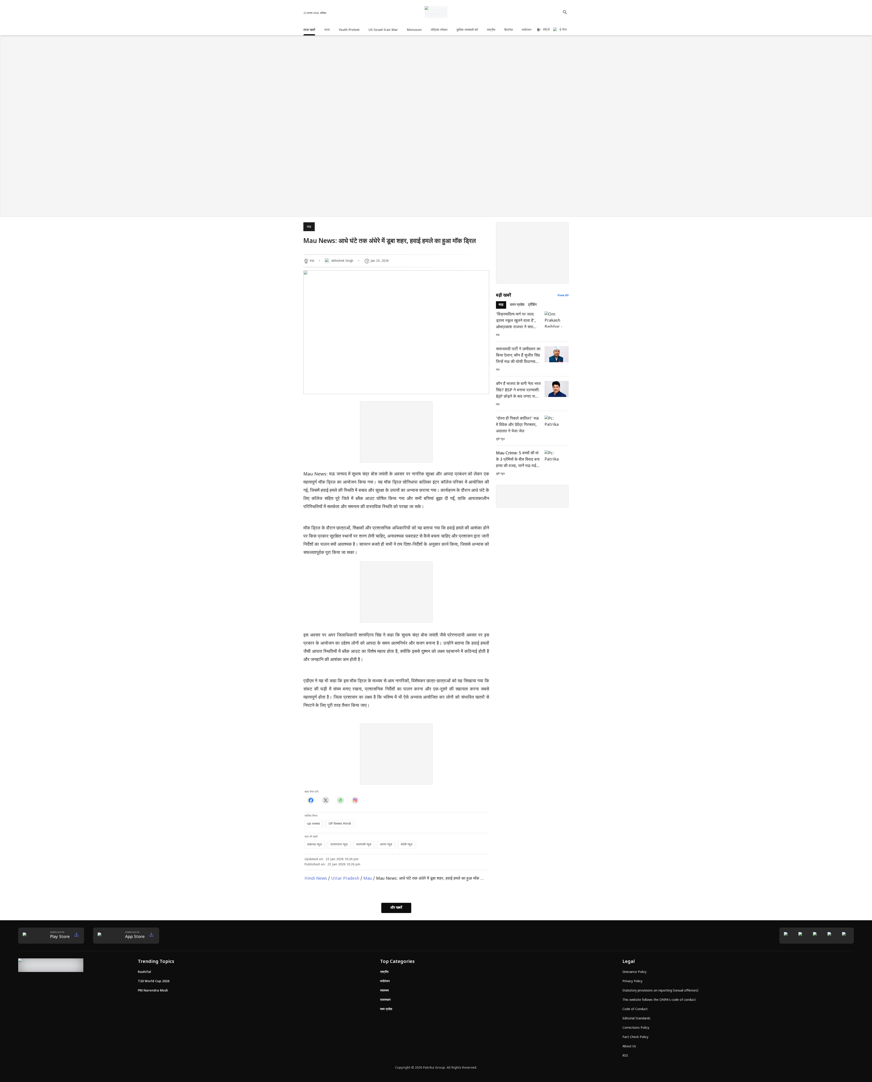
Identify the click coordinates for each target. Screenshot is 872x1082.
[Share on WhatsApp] (340, 800)
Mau (367, 878)
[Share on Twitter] (325, 800)
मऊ (309, 227)
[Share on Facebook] (311, 800)
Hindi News (316, 878)
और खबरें (396, 908)
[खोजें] (565, 12)
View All (563, 295)
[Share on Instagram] (355, 800)
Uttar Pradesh (345, 878)
